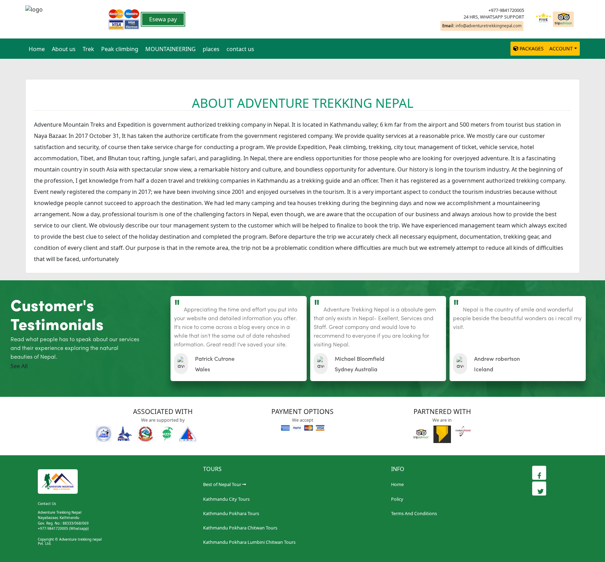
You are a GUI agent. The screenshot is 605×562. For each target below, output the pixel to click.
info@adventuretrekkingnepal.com (482, 25)
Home (37, 49)
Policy (397, 499)
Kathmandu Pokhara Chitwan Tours (240, 528)
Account (561, 48)
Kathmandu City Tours (226, 499)
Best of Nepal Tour (222, 484)
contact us (240, 49)
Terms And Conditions (414, 513)
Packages (532, 48)
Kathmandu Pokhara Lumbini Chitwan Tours (249, 542)
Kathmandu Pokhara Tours (231, 513)
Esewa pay (163, 19)
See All (19, 366)
